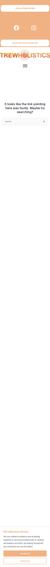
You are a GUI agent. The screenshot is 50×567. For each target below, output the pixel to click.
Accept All (25, 553)
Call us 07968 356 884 (25, 8)
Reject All (25, 561)
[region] (25, 547)
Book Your (25, 43)
